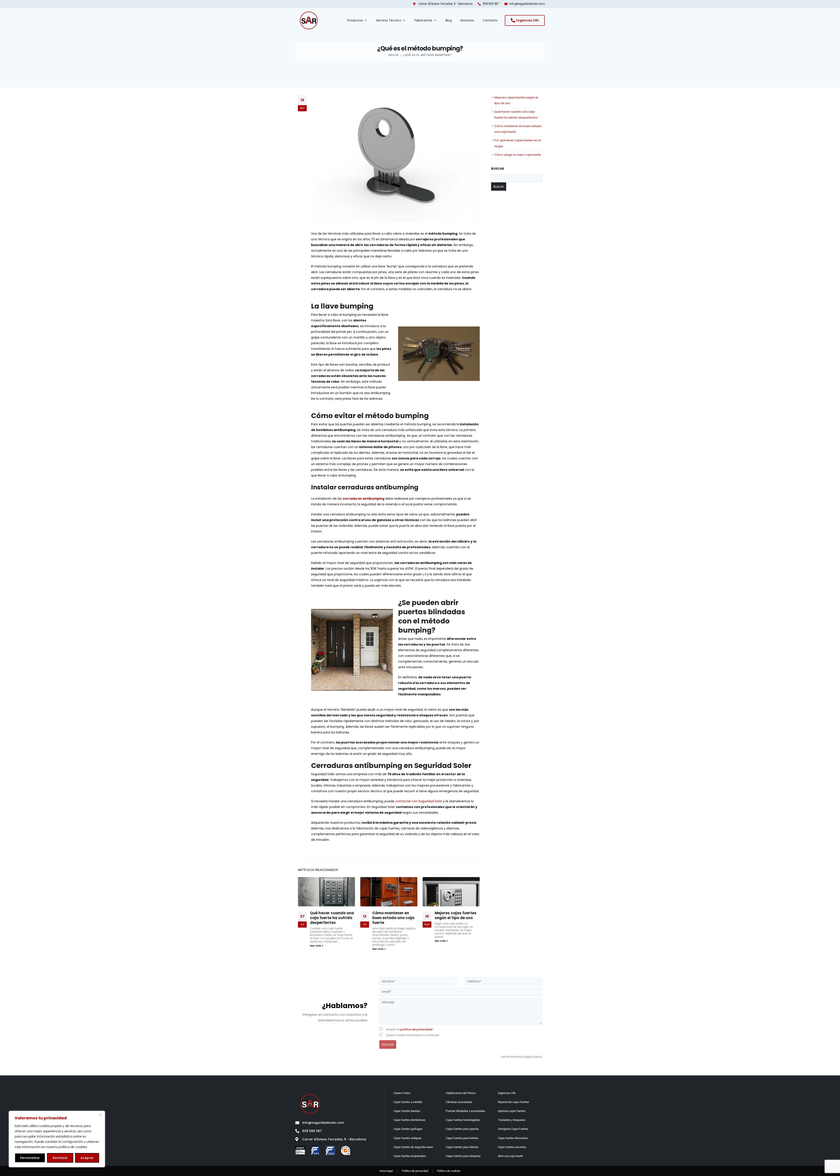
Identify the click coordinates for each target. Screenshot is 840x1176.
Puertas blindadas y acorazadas (465, 1111)
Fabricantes (423, 20)
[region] (57, 1139)
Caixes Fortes (402, 1093)
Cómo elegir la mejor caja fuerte (517, 155)
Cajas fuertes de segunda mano (413, 1147)
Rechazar (60, 1158)
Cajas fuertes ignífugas (408, 1129)
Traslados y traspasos (511, 1120)
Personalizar (30, 1158)
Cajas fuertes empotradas (410, 1156)
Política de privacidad (415, 1171)
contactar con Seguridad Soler (418, 801)
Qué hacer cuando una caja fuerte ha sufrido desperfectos (457, 917)
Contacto (490, 20)
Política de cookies (448, 1171)
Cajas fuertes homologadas (463, 1120)
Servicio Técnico (388, 20)
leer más (316, 949)
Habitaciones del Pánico (461, 1093)
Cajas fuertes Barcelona (513, 1138)
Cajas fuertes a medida (408, 1102)
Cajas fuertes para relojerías (463, 1156)
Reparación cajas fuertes (513, 1102)
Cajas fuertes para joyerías (462, 1129)
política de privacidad (416, 1029)
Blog (448, 20)
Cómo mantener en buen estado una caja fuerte (331, 917)
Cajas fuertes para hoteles (462, 1138)
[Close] (100, 1114)
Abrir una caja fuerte (510, 1156)
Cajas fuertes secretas (512, 1147)
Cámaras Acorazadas (459, 1102)
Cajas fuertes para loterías (462, 1147)
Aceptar (87, 1158)
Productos (355, 20)
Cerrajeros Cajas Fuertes (513, 1129)
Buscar (497, 169)
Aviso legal (386, 1171)
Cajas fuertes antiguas (408, 1138)
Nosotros (467, 20)
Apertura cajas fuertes (511, 1111)
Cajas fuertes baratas (407, 1111)
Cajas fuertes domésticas (409, 1120)
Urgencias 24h (507, 1093)
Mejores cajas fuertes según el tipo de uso (393, 915)
